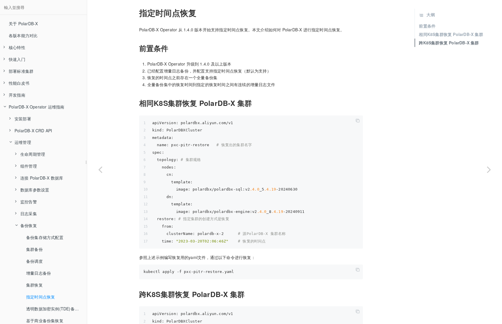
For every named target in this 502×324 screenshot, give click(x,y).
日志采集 (28, 213)
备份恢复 (28, 225)
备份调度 (34, 261)
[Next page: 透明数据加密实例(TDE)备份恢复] (489, 169)
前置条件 (427, 26)
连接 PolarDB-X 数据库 (41, 178)
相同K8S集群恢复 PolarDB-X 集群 (451, 34)
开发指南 (17, 95)
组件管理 (28, 166)
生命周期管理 (32, 154)
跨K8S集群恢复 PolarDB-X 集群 (449, 43)
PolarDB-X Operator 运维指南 (36, 107)
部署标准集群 (21, 71)
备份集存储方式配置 (44, 237)
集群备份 (34, 249)
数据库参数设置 (34, 190)
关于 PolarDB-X (23, 23)
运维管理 (23, 142)
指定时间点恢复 (40, 297)
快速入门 (17, 59)
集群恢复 (34, 285)
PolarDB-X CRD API (33, 130)
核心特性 (17, 47)
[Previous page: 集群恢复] (100, 169)
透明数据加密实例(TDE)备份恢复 (56, 309)
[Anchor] (135, 13)
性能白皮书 (19, 83)
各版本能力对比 (23, 35)
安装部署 (23, 119)
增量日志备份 (38, 273)
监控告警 (28, 201)
